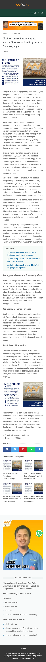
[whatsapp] (31, 449)
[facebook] (7, 449)
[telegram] (39, 449)
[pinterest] (23, 449)
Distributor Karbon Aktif (26, 656)
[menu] (5, 13)
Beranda (23, 648)
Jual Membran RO (27, 658)
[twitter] (15, 449)
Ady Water (13, 656)
